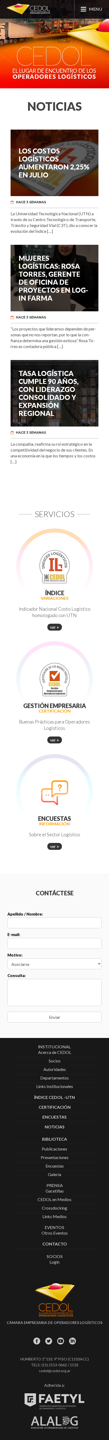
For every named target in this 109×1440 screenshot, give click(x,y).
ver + (54, 627)
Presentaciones (55, 1157)
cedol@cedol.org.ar (54, 1370)
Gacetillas (55, 1191)
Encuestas (55, 1166)
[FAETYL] (54, 1408)
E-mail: (13, 934)
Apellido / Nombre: (25, 914)
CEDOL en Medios (54, 1199)
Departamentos (54, 1078)
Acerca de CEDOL (54, 1052)
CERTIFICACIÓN (55, 1107)
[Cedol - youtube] (60, 1341)
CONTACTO (54, 1244)
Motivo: (14, 955)
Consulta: (16, 975)
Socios (55, 1061)
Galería (54, 1174)
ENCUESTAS (54, 1117)
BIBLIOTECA (54, 1139)
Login (54, 1262)
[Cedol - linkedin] (72, 1341)
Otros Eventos (55, 1233)
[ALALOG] (54, 1427)
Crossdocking (54, 1208)
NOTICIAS (55, 1127)
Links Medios (54, 1216)
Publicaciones (54, 1149)
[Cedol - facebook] (37, 1341)
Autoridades (54, 1069)
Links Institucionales (54, 1086)
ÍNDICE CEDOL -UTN (54, 1097)
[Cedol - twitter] (48, 1341)
